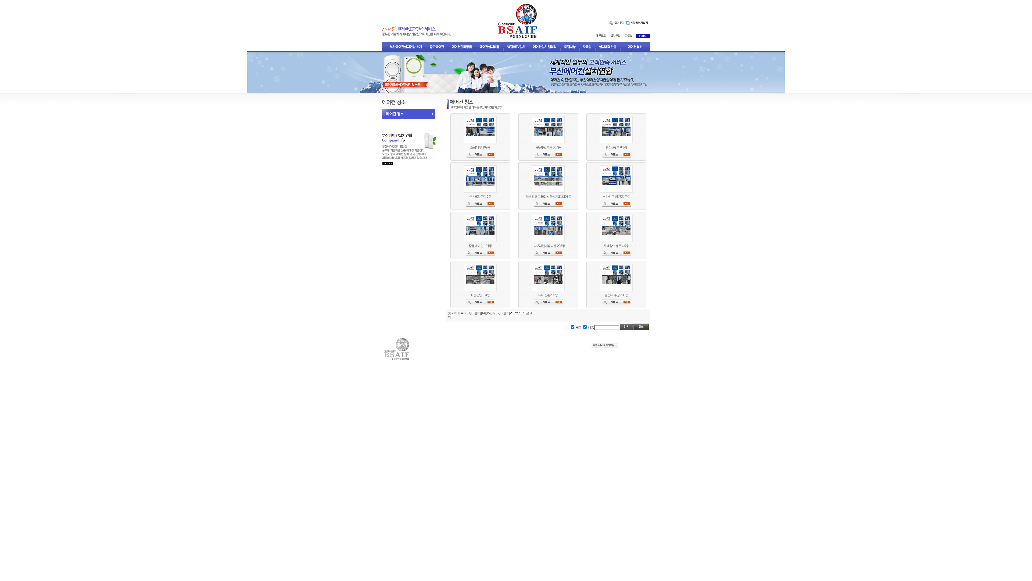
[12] (473, 313)
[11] (469, 313)
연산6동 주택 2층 (480, 197)
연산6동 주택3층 (616, 147)
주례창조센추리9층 (616, 246)
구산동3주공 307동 (548, 147)
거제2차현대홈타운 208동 (548, 246)
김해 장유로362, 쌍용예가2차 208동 (548, 197)
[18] (502, 313)
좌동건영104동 (480, 295)
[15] (488, 313)
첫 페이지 (454, 313)
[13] (478, 313)
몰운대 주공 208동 (616, 295)
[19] (507, 313)
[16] (493, 313)
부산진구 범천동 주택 (616, 197)
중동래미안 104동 (480, 246)
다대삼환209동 (548, 295)
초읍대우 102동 (480, 147)
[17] (498, 313)
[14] (483, 313)
